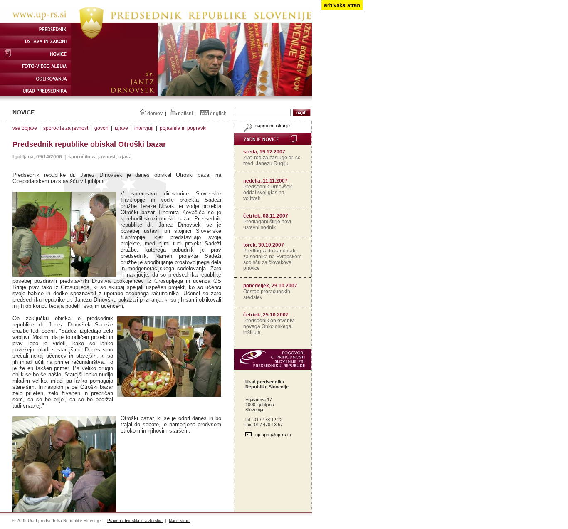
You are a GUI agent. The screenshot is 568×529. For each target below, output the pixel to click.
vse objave (24, 128)
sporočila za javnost (65, 128)
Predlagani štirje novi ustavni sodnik (267, 224)
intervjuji (143, 128)
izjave (121, 128)
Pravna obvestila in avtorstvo (135, 520)
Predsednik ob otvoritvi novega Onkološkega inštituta (269, 326)
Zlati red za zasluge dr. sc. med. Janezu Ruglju (272, 160)
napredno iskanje (272, 125)
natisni (185, 113)
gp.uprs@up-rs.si (273, 434)
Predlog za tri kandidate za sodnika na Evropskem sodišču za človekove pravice (272, 259)
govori (101, 128)
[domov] (156, 21)
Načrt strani (179, 520)
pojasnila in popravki (183, 128)
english (218, 113)
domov (155, 113)
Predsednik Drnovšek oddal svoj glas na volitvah (267, 192)
